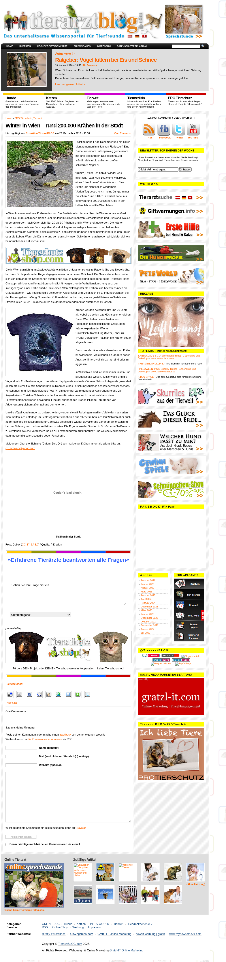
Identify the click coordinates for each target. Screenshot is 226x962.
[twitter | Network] (178, 135)
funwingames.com (81, 934)
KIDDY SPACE (146, 376)
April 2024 (146, 599)
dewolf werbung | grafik (150, 934)
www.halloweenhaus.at (163, 371)
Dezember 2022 (149, 617)
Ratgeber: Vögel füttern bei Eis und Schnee (106, 60)
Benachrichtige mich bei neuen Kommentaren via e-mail (44, 844)
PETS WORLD (99, 924)
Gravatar (80, 827)
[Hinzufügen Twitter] (88, 698)
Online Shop (60, 927)
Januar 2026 (147, 584)
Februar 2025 (148, 595)
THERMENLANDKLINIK (151, 363)
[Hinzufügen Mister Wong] (50, 698)
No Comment (90, 65)
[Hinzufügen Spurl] (69, 698)
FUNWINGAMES (82, 46)
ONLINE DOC (51, 924)
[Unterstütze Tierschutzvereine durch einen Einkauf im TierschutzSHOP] (68, 255)
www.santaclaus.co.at (162, 358)
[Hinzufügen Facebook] (30, 698)
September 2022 (149, 625)
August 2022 (147, 629)
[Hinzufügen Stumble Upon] (59, 698)
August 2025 (147, 588)
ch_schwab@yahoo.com (20, 448)
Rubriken (25, 46)
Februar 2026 (148, 580)
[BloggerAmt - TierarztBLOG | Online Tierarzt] (190, 656)
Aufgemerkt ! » (65, 53)
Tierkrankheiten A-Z (140, 924)
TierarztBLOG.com (70, 943)
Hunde (68, 924)
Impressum (104, 46)
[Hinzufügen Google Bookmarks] (40, 698)
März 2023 (146, 610)
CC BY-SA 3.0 (30, 544)
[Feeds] (149, 135)
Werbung (78, 927)
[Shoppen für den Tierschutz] (68, 647)
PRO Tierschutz (23, 118)
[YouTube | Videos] (193, 135)
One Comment (122, 133)
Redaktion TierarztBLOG (40, 133)
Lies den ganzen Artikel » (70, 84)
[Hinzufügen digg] (20, 698)
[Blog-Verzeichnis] (151, 656)
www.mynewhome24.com (185, 934)
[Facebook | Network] (164, 135)
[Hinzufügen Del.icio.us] (11, 698)
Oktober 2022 (148, 621)
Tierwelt (37, 118)
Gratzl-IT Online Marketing (114, 934)
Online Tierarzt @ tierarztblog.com (24, 910)
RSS (45, 927)
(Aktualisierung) (195, 884)
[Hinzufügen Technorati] (79, 698)
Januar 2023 (147, 614)
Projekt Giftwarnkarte (52, 46)
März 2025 (146, 591)
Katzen (81, 924)
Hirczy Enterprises (54, 934)
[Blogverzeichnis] (161, 663)
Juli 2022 (145, 632)
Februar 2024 (148, 602)
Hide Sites (12, 702)
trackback (65, 734)
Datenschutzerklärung (132, 46)
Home (9, 46)
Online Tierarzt (15, 859)
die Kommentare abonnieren (45, 739)
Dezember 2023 (149, 606)
